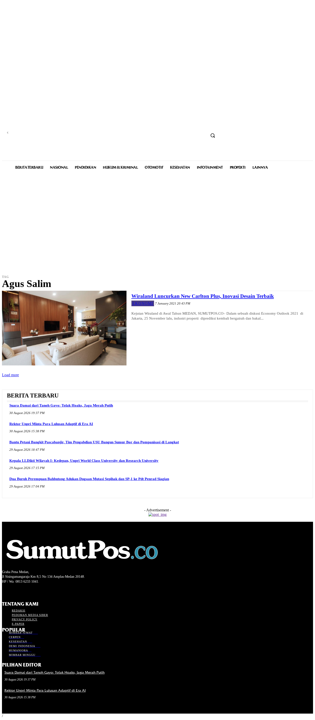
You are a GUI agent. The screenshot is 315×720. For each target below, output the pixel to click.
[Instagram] (14, 591)
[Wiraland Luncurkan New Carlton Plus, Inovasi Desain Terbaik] (64, 328)
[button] (213, 135)
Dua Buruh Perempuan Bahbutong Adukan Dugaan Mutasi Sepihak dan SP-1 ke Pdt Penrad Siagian (89, 479)
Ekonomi (142, 303)
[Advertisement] (157, 230)
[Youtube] (31, 591)
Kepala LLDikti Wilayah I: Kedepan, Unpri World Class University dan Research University (83, 461)
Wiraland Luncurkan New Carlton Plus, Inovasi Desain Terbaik (202, 296)
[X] (22, 591)
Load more (10, 375)
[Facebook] (5, 591)
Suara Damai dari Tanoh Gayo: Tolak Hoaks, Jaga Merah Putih (61, 405)
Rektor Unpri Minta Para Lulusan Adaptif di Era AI (51, 424)
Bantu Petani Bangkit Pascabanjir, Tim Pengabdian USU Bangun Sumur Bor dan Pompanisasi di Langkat (94, 442)
